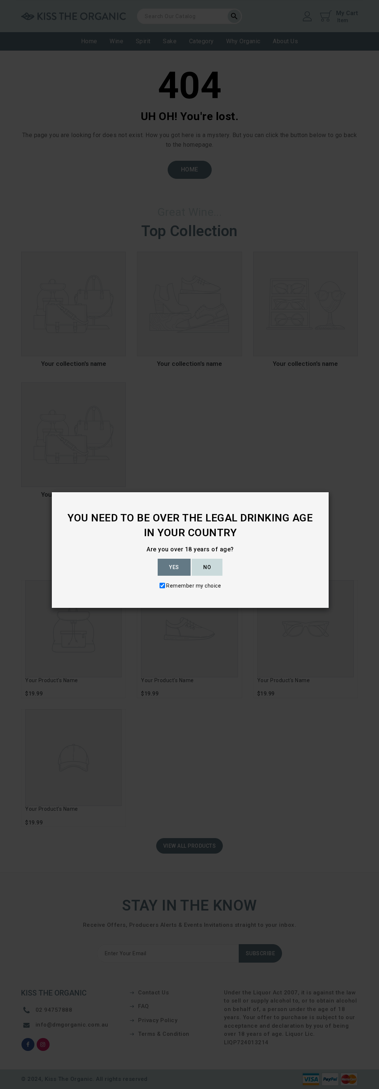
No (207, 567)
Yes (174, 567)
